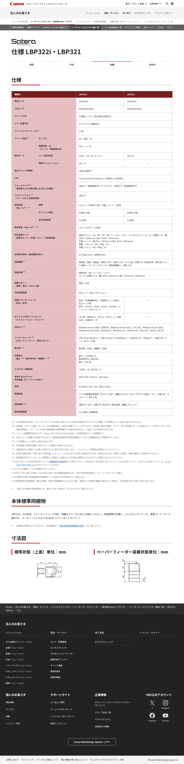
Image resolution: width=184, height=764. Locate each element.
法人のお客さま (20, 13)
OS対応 (160, 27)
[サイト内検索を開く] (167, 3)
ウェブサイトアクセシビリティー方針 (107, 759)
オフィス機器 (56, 665)
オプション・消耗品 (132, 27)
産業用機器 (55, 677)
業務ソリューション (15, 683)
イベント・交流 (13, 723)
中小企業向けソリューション (19, 641)
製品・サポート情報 (135, 3)
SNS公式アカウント (159, 695)
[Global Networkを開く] (172, 3)
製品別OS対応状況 (58, 461)
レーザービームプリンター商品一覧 (85, 27)
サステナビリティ (103, 719)
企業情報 (154, 3)
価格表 (152, 64)
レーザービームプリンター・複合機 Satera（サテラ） (100, 606)
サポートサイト (60, 695)
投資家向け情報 (102, 726)
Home (9, 606)
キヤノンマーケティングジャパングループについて (113, 704)
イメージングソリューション (19, 665)
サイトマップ (27, 759)
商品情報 (10, 702)
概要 (31, 64)
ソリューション (93, 13)
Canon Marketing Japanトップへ (92, 742)
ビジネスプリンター (61, 606)
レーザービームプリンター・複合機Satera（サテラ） (52, 21)
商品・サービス (111, 13)
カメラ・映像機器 (58, 641)
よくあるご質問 (57, 702)
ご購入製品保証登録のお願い (72, 525)
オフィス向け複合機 (19, 21)
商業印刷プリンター (59, 659)
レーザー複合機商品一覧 (111, 27)
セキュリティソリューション (19, 671)
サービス (10, 709)
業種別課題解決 (18, 27)
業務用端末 (55, 671)
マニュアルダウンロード (61, 709)
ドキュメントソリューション (19, 677)
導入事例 (126, 13)
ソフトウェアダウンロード (62, 716)
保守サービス (149, 27)
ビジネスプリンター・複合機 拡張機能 (91, 21)
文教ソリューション (15, 659)
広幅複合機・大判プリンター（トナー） (125, 21)
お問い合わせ (12, 759)
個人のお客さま (16, 695)
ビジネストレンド (143, 13)
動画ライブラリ (33, 27)
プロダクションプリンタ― (62, 653)
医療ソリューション (15, 653)
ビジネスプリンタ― (59, 647)
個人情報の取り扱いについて (74, 759)
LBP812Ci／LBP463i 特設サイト (55, 27)
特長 (72, 64)
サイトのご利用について (47, 759)
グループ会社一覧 (103, 712)
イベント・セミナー (164, 13)
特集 (8, 716)
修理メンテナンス (58, 723)
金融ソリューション (15, 647)
